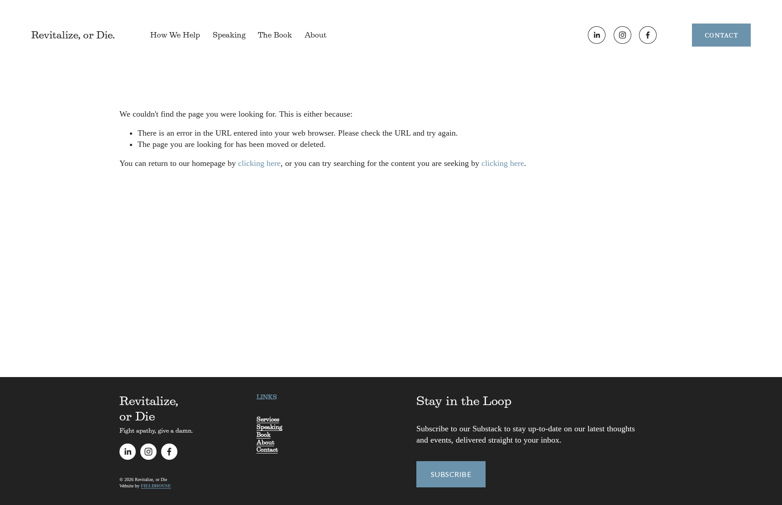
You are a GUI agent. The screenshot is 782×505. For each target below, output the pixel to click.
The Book (275, 34)
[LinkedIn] (597, 35)
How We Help (175, 34)
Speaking (229, 34)
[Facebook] (648, 35)
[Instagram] (622, 35)
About (315, 34)
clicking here (259, 163)
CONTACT (721, 35)
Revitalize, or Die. (73, 34)
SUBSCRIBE (451, 474)
